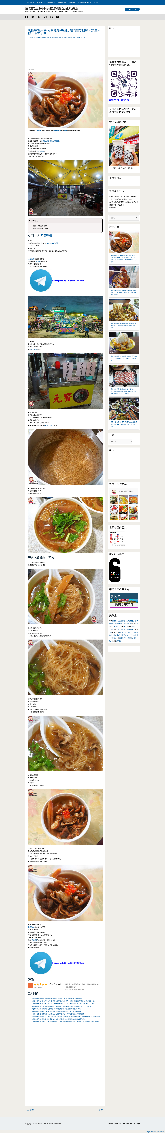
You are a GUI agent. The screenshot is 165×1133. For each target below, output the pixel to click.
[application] (33, 2)
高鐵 (65, 130)
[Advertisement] (44, 55)
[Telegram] (39, 16)
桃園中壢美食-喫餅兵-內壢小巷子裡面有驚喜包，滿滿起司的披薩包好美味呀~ (57, 999)
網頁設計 (119, 641)
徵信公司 (116, 627)
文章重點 (34, 221)
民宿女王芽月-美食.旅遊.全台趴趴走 (51, 8)
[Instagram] (32, 16)
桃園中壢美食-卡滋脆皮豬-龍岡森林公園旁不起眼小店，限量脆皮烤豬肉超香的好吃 (58, 1019)
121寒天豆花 (49, 425)
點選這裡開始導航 (53, 243)
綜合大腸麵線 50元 (40, 229)
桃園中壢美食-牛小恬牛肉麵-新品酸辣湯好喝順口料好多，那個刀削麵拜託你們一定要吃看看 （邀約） (64, 1001)
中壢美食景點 (46, 38)
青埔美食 (65, 38)
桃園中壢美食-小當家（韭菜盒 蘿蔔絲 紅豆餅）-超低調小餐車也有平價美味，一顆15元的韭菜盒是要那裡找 (66, 1017)
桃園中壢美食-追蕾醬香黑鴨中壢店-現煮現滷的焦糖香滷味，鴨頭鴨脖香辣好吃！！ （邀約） (62, 1006)
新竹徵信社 (130, 621)
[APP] (57, 16)
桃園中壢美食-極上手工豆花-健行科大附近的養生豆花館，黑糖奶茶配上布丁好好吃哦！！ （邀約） (64, 1004)
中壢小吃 (39, 38)
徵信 (112, 629)
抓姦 (136, 624)
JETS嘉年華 (57, 130)
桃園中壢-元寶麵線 (40, 226)
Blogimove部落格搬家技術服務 (155, 1132)
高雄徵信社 (127, 624)
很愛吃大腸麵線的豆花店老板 (50, 141)
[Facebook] (26, 16)
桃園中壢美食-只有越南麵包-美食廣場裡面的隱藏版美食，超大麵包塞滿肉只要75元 (59, 1011)
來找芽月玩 (115, 178)
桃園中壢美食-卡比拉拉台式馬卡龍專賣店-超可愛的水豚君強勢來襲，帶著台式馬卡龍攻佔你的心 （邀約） (66, 1022)
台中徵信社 (130, 629)
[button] (139, 2)
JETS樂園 (41, 151)
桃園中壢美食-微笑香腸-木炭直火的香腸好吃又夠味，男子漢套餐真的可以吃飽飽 (58, 1014)
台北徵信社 (121, 621)
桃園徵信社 (117, 635)
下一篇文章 (100, 1110)
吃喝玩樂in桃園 (56, 38)
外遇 (110, 632)
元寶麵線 (38, 130)
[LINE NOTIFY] (45, 16)
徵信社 (114, 621)
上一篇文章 (29, 1110)
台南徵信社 (118, 624)
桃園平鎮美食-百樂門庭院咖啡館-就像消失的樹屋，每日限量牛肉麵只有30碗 (56, 1009)
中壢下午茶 (31, 38)
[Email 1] (51, 16)
